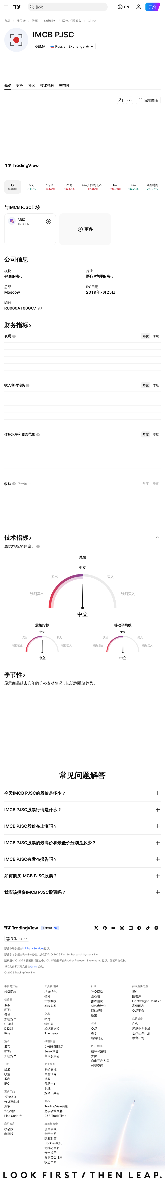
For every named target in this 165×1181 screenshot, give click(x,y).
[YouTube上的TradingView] (113, 928)
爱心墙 (95, 996)
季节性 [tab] (64, 85)
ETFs (7, 1009)
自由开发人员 (100, 1061)
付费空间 (97, 1065)
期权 (7, 1106)
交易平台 (138, 1010)
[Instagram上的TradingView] (122, 928)
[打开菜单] (6, 7)
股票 (7, 1005)
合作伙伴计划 (141, 1033)
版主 (94, 1015)
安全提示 (50, 1152)
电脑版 (8, 1133)
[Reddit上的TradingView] (156, 928)
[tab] (145, 336)
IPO (6, 1083)
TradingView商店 (56, 1106)
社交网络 (97, 991)
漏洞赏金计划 (53, 1157)
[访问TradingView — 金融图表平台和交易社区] (21, 165)
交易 (94, 1028)
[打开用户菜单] (138, 7)
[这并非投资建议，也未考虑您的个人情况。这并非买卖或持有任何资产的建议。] (38, 546)
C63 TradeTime (55, 1115)
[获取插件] (129, 100)
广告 (135, 1024)
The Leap (51, 1033)
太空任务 (50, 1074)
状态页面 (50, 1162)
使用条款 (50, 1129)
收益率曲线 (11, 1101)
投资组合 (10, 1097)
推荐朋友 (97, 1001)
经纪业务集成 (141, 1028)
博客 (47, 1079)
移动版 (8, 1129)
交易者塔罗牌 (53, 1111)
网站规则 (97, 1010)
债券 (7, 1014)
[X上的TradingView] (96, 928)
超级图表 (10, 991)
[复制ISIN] (40, 308)
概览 (47, 1019)
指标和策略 (98, 1051)
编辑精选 (97, 1038)
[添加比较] (48, 221)
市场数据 (50, 1001)
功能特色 (50, 991)
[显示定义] (14, 336)
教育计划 (138, 1038)
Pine (7, 1033)
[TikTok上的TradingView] (148, 928)
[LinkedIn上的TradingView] (131, 928)
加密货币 (10, 1019)
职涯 (47, 1088)
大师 (94, 1056)
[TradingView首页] (17, 7)
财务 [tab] (19, 85)
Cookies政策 (53, 1143)
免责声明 (50, 1133)
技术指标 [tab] (47, 85)
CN (126, 7)
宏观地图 (10, 1111)
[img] (87, 46)
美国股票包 (52, 1056)
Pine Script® (12, 1115)
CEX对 (8, 1024)
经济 (7, 1069)
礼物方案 (50, 1006)
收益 (7, 1074)
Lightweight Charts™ (146, 1001)
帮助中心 (50, 1083)
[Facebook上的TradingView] (105, 928)
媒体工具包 (52, 1093)
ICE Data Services (33, 948)
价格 (47, 996)
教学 (94, 1033)
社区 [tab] (31, 85)
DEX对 (8, 1028)
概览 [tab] (7, 85)
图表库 (136, 996)
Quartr (34, 966)
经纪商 (48, 1024)
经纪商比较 (52, 1028)
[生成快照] (120, 100)
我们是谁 (50, 1069)
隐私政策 (50, 1138)
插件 (135, 991)
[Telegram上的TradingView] (139, 928)
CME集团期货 (53, 1046)
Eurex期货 (51, 1051)
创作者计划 (98, 1006)
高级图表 (138, 1006)
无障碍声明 (52, 1148)
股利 (7, 1079)
